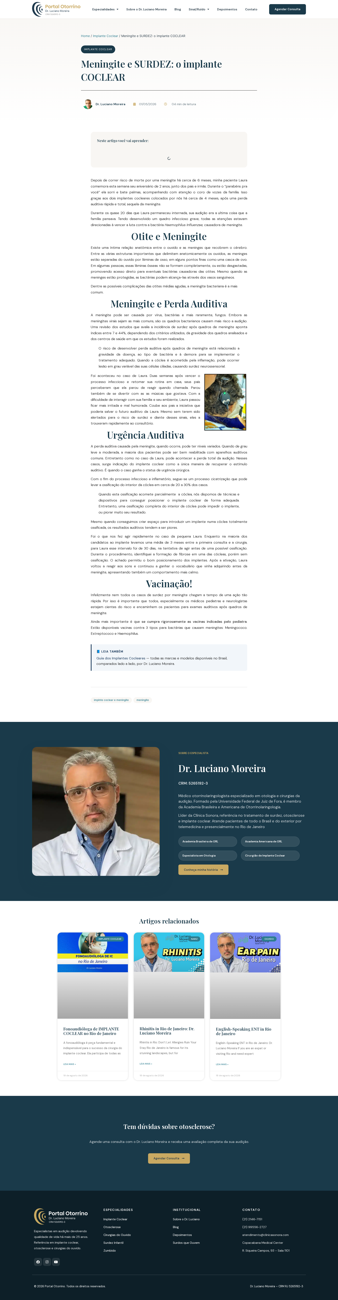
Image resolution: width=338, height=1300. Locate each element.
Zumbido (109, 1250)
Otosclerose (112, 1227)
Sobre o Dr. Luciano (186, 1219)
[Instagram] (47, 1262)
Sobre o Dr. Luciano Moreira (146, 9)
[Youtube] (56, 1262)
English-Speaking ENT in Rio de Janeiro (243, 1031)
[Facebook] (38, 1262)
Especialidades (103, 9)
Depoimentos (227, 9)
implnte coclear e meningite (111, 700)
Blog (177, 9)
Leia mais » (69, 1064)
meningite (143, 700)
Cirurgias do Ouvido (117, 1235)
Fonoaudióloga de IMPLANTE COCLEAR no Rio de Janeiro (91, 1031)
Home (85, 36)
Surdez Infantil (113, 1243)
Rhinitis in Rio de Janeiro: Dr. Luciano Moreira (167, 1031)
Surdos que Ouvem (186, 1243)
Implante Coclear (105, 36)
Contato (251, 9)
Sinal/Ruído (197, 9)
